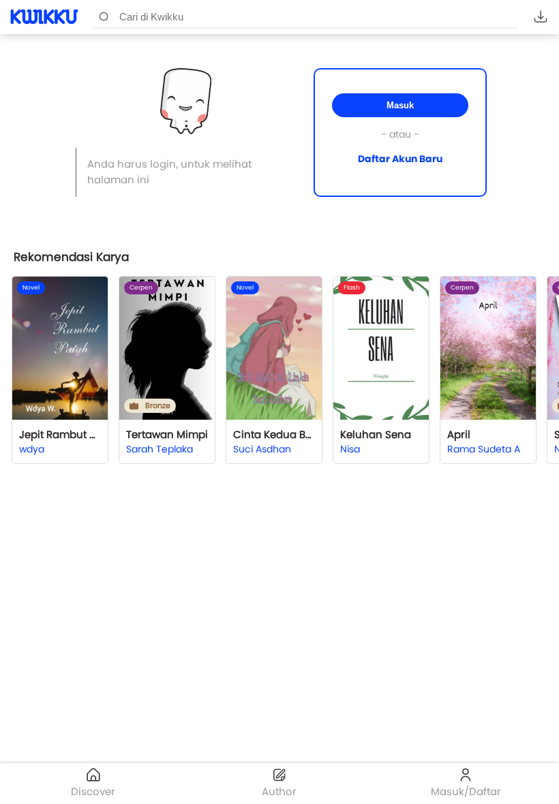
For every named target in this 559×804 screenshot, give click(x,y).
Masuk (400, 105)
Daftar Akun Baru (400, 159)
